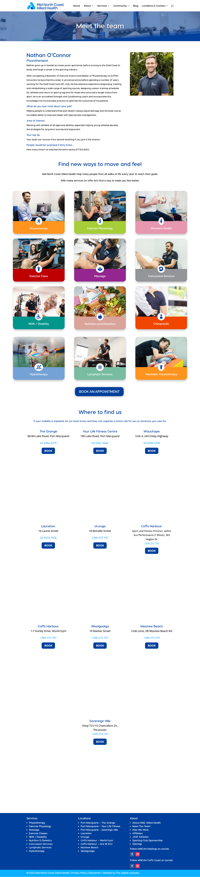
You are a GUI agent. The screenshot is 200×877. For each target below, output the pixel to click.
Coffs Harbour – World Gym (97, 840)
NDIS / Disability (38, 836)
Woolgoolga (88, 850)
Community (120, 6)
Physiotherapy (37, 822)
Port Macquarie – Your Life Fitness (100, 826)
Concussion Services (41, 843)
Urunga (85, 836)
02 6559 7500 (48, 537)
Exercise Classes (38, 833)
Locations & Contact (153, 6)
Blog (135, 6)
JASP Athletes (140, 836)
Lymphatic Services (40, 847)
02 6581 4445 (100, 443)
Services (102, 6)
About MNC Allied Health (146, 822)
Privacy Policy (79, 872)
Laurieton (86, 833)
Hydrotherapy (36, 850)
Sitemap (137, 843)
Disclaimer (95, 872)
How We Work (140, 829)
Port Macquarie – (99, 829)
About (87, 6)
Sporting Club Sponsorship (147, 840)
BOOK (48, 451)
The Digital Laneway (127, 872)
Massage (34, 829)
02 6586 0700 (152, 443)
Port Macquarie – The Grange (98, 822)
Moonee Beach (89, 847)
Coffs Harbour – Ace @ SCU (96, 843)
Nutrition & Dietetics (40, 840)
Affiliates (137, 833)
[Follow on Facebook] (132, 854)
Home (76, 6)
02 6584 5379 (48, 443)
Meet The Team (141, 826)
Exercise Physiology (40, 826)
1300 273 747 (100, 537)
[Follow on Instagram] (137, 854)
